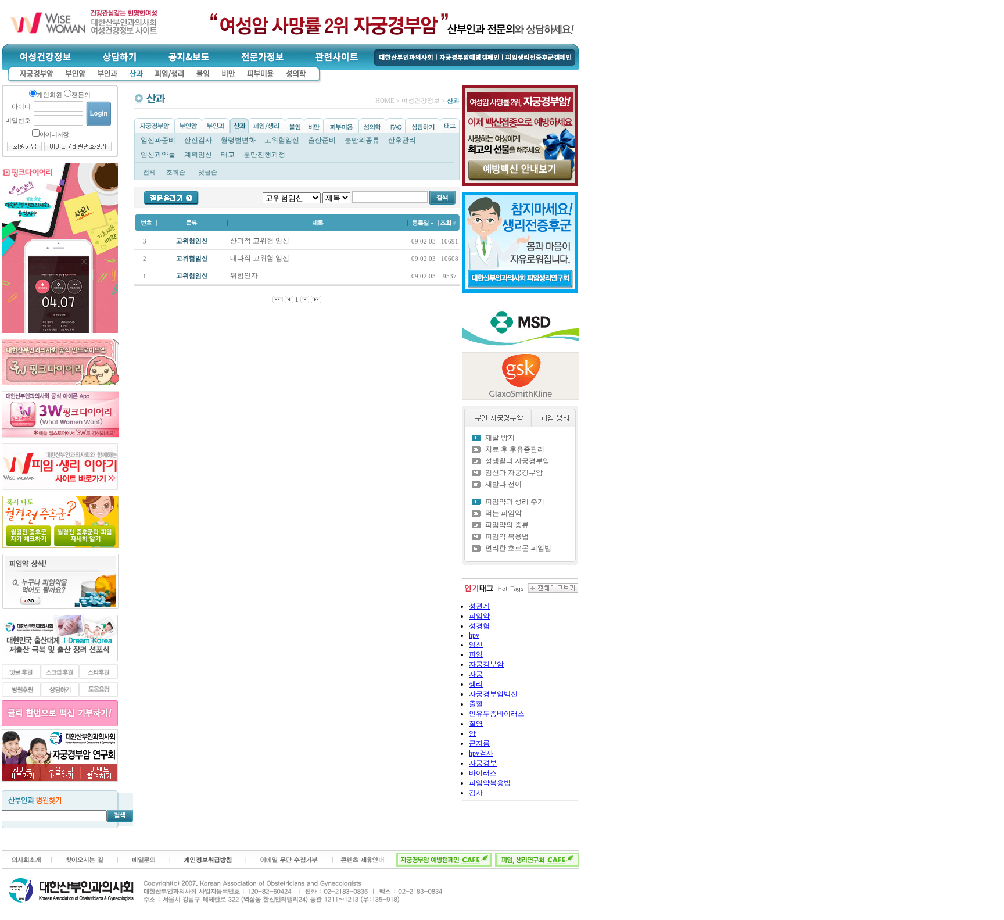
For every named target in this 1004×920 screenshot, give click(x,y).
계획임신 (198, 155)
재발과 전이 (503, 484)
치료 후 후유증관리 (514, 449)
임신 (476, 644)
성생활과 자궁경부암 (517, 461)
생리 (476, 684)
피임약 (479, 616)
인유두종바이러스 (497, 714)
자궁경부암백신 (493, 694)
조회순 (175, 172)
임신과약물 (158, 155)
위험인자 (245, 275)
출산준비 (322, 140)
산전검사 (198, 140)
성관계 (479, 606)
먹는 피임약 (503, 513)
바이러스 (483, 773)
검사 (476, 793)
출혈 (476, 704)
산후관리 (402, 140)
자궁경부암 (486, 664)
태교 (228, 155)
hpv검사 (481, 753)
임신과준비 (158, 140)
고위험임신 (281, 140)
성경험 (479, 626)
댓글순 (207, 172)
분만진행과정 (264, 155)
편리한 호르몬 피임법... (521, 548)
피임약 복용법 (507, 536)
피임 (476, 654)
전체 (149, 172)
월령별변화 (238, 140)
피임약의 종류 (507, 525)
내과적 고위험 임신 (260, 258)
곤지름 (479, 743)
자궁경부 (483, 763)
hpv (474, 635)
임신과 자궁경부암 (514, 472)
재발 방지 (500, 438)
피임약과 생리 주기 (514, 501)
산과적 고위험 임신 (260, 241)
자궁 (476, 674)
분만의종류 (362, 140)
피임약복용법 (490, 783)
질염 (476, 723)
